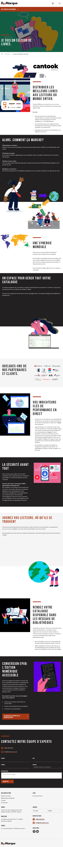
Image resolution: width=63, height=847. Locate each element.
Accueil (2, 54)
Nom (34, 758)
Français (35, 810)
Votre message (4, 771)
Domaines (7, 54)
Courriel (3, 764)
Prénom (3, 758)
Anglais (50, 810)
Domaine (35, 764)
